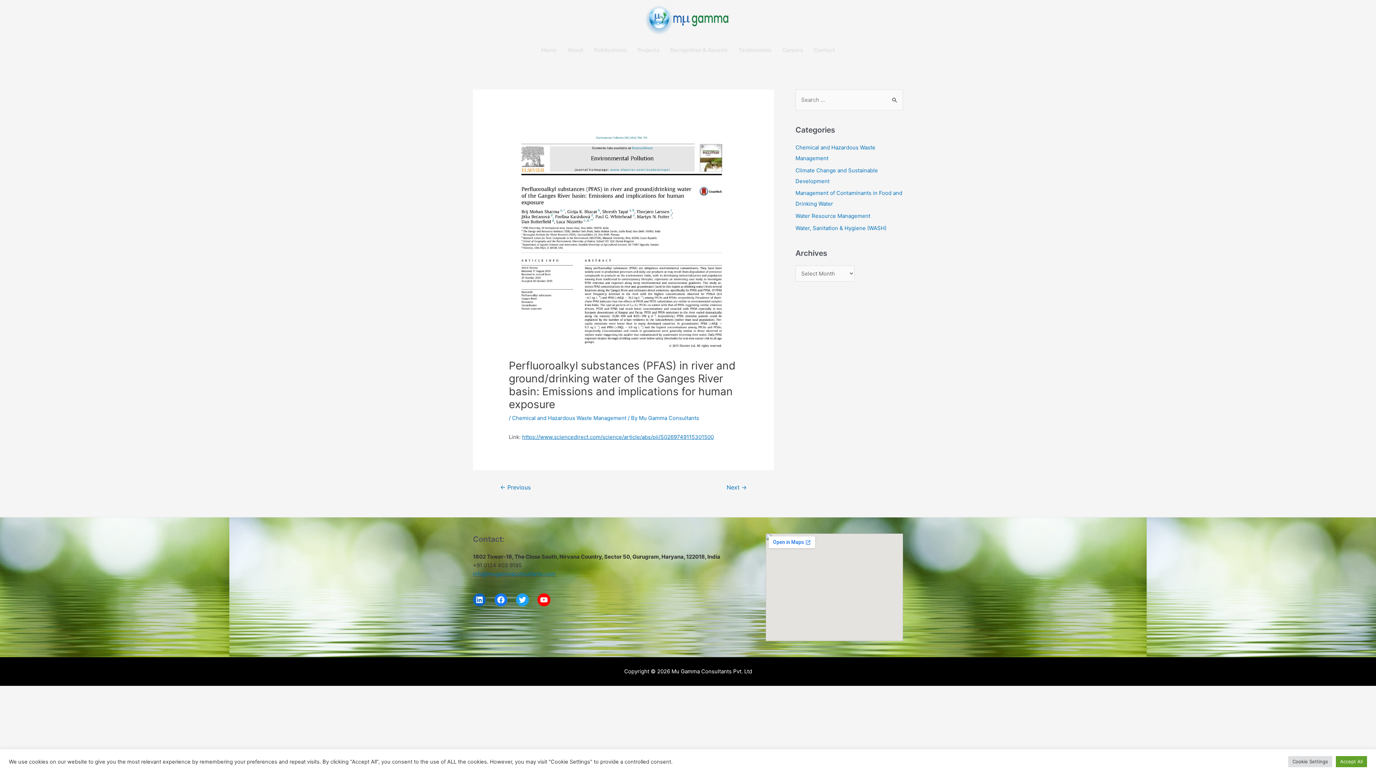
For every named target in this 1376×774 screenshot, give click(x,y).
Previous (515, 487)
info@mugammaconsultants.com (514, 573)
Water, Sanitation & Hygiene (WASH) (841, 228)
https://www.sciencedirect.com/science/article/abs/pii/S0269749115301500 (618, 437)
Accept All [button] (1351, 761)
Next (737, 487)
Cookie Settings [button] (1310, 761)
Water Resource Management (833, 215)
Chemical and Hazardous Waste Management (569, 418)
